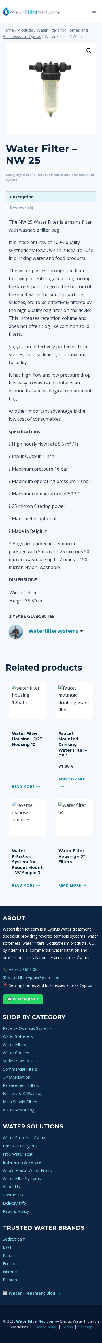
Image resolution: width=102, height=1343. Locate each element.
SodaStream (14, 1239)
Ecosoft (10, 1263)
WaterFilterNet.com (35, 1321)
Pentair (9, 1255)
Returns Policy (16, 1211)
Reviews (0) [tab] (21, 207)
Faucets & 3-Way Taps (23, 1093)
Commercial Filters (20, 1069)
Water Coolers (16, 1052)
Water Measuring (18, 1110)
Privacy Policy (45, 1326)
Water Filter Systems (22, 1178)
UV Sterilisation (16, 1077)
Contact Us (13, 1194)
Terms (67, 1326)
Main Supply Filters (20, 1101)
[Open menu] (94, 11)
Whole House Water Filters (27, 1170)
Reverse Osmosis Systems (27, 1028)
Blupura (10, 1279)
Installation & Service (22, 1162)
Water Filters (14, 1044)
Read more (23, 786)
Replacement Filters (21, 1085)
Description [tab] (22, 197)
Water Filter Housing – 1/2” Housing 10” (27, 739)
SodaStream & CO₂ (20, 1061)
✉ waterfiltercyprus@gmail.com (32, 977)
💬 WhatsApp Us (23, 999)
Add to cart (71, 779)
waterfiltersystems (53, 630)
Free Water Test (18, 1154)
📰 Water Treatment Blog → (32, 1293)
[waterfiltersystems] (20, 632)
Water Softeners (18, 1036)
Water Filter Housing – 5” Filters (71, 856)
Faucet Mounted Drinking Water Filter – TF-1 (72, 744)
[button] (89, 51)
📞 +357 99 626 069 (21, 969)
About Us (11, 1186)
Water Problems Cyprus (24, 1137)
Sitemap (85, 1326)
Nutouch (11, 1271)
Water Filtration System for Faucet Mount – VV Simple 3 (27, 861)
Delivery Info (14, 1203)
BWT (7, 1247)
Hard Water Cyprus (20, 1146)
